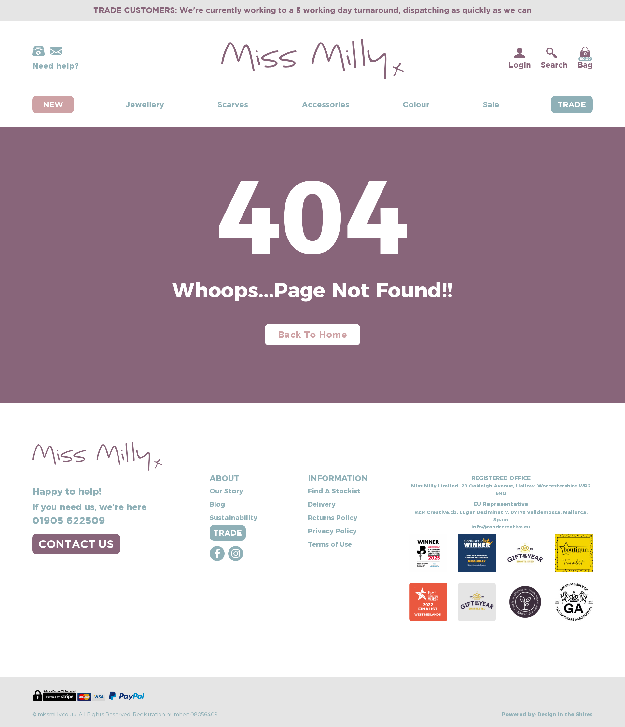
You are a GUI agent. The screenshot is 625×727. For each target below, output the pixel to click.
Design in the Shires (565, 714)
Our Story (226, 490)
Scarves (232, 104)
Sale (491, 104)
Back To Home (312, 334)
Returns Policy (332, 517)
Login (519, 65)
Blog (217, 503)
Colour (416, 104)
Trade (572, 104)
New (53, 104)
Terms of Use (330, 543)
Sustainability (233, 517)
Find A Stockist (334, 490)
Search (554, 65)
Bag (585, 60)
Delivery (322, 503)
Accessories (325, 104)
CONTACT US (76, 544)
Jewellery (145, 104)
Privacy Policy (332, 530)
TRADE (228, 532)
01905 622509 (68, 520)
